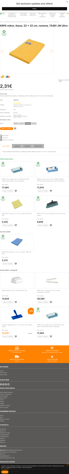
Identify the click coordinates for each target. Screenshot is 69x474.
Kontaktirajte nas (4, 436)
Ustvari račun (3, 372)
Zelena (22, 123)
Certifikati (27, 146)
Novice (2, 415)
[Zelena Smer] (2, 13)
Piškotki (2, 401)
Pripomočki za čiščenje (10, 21)
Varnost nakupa (4, 396)
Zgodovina (2, 431)
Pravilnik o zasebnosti (5, 394)
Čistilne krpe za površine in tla (24, 21)
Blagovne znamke (4, 419)
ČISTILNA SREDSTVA (32, 14)
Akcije (1, 417)
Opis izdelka (6, 146)
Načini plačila (3, 398)
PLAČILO (5, 137)
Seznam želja (3, 374)
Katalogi (2, 421)
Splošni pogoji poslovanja (6, 392)
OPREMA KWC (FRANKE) (62, 15)
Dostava (2, 403)
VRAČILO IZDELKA (8, 140)
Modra (34, 123)
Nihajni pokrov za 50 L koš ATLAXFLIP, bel (14, 290)
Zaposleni (2, 438)
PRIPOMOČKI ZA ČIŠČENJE (42, 15)
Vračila (2, 399)
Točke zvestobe (4, 407)
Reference (2, 442)
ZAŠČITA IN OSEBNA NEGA (52, 15)
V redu (5, 472)
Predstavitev (3, 429)
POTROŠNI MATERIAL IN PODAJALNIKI (12, 15)
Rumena (28, 123)
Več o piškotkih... (5, 469)
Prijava (2, 370)
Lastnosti (17, 146)
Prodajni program (4, 434)
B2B (68, 13)
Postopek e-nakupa (5, 405)
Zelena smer (38, 146)
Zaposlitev (2, 440)
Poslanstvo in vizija (5, 432)
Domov (1, 21)
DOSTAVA (5, 135)
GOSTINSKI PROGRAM (23, 14)
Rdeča (16, 123)
